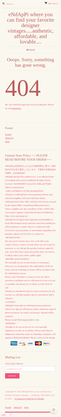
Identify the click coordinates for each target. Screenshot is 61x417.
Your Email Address (14, 363)
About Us (9, 138)
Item (7, 141)
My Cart (53, 3)
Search (8, 134)
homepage (16, 108)
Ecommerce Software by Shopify (29, 398)
